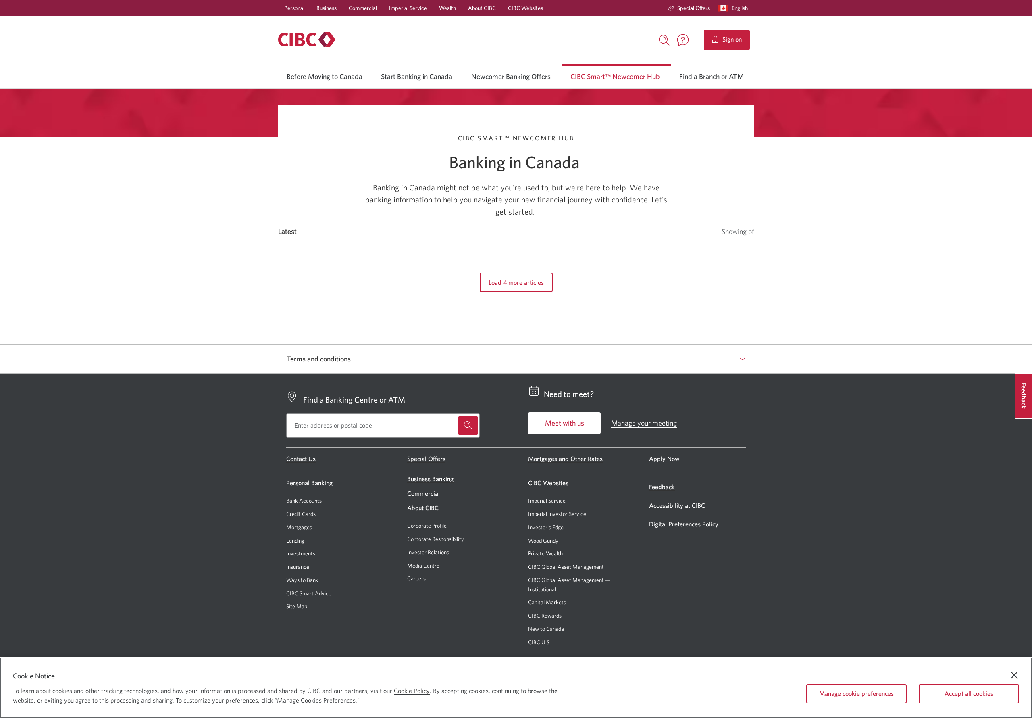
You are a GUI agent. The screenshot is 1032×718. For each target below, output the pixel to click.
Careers (416, 578)
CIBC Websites (525, 8)
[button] (735, 8)
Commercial (363, 8)
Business (326, 8)
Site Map (296, 606)
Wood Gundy (543, 540)
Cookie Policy (412, 690)
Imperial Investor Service (557, 514)
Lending (295, 540)
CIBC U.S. (539, 642)
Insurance (297, 567)
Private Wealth (545, 553)
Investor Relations (428, 552)
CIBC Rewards (545, 615)
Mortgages (299, 527)
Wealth (447, 8)
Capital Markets (547, 602)
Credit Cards (301, 514)
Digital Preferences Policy (683, 524)
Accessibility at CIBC (677, 505)
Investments (300, 553)
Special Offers (693, 8)
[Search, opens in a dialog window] (664, 39)
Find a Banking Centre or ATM (354, 399)
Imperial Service (408, 8)
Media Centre (423, 565)
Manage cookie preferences (856, 693)
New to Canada (546, 629)
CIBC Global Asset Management (566, 567)
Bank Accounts (304, 500)
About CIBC (482, 8)
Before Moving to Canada (324, 77)
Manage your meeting (644, 423)
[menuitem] (689, 8)
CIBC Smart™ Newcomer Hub (615, 77)
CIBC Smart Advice (308, 593)
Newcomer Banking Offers (511, 77)
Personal (294, 8)
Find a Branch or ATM (711, 77)
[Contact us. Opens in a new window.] (682, 39)
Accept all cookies (969, 693)
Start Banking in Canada (416, 77)
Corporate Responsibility (435, 539)
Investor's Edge (546, 527)
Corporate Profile (427, 525)
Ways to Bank (302, 580)
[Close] (1014, 675)
